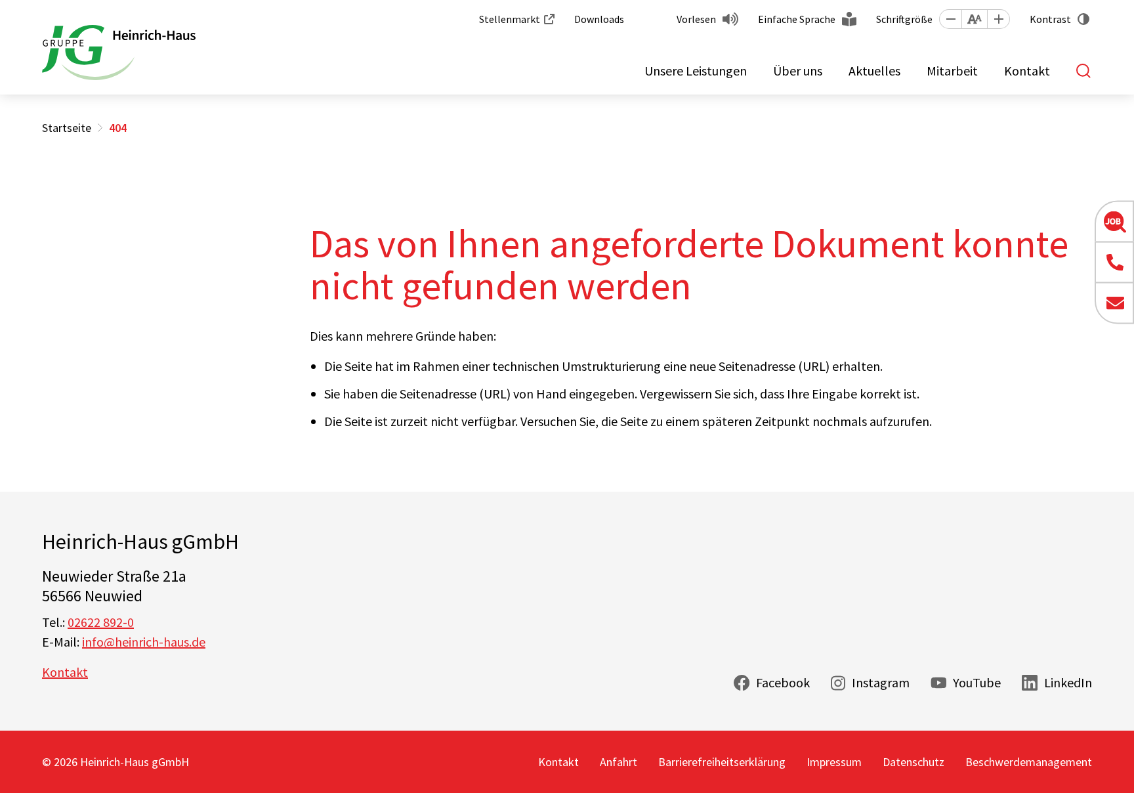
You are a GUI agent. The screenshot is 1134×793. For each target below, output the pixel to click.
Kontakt (1027, 70)
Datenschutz (913, 761)
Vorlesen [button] (696, 19)
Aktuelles (874, 70)
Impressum (834, 761)
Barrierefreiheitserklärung (722, 761)
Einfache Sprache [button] (796, 19)
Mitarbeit (952, 70)
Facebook (783, 682)
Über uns (797, 70)
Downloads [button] (599, 19)
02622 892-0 (101, 622)
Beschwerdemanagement (1028, 761)
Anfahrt (618, 761)
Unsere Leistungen (695, 70)
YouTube (977, 682)
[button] (950, 19)
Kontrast (1050, 19)
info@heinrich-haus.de (143, 641)
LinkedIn (1068, 682)
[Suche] (1084, 71)
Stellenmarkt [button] (509, 19)
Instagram (881, 682)
